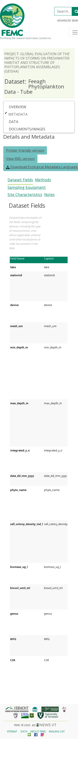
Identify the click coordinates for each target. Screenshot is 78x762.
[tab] (20, 181)
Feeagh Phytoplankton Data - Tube (34, 86)
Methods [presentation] (43, 179)
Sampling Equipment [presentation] (27, 187)
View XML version (20, 158)
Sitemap (12, 731)
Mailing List (57, 731)
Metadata (18, 114)
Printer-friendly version (25, 150)
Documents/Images (27, 129)
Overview (17, 107)
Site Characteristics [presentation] (25, 194)
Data (13, 121)
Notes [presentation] (49, 194)
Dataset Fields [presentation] (20, 179)
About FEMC (38, 731)
